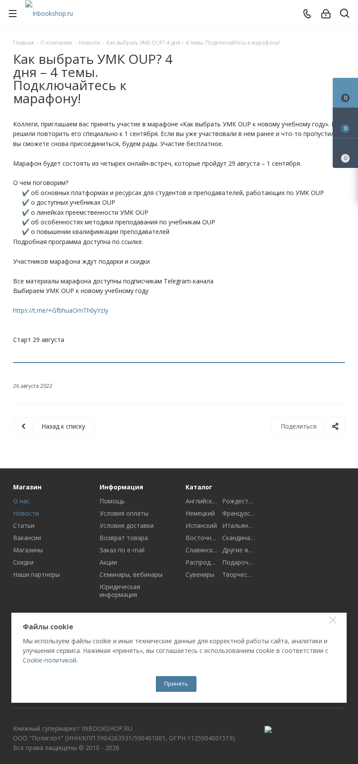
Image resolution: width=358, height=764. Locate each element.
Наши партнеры (36, 574)
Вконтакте (338, 730)
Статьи (23, 525)
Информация (121, 487)
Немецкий (200, 513)
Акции (108, 562)
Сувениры (200, 575)
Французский (238, 513)
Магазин (27, 487)
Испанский (201, 526)
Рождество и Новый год (238, 501)
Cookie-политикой (49, 660)
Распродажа (202, 562)
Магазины (28, 550)
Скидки (23, 562)
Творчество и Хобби (238, 575)
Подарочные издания (238, 562)
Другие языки (238, 550)
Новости (26, 513)
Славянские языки (202, 550)
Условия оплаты (124, 513)
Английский (202, 501)
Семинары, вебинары (131, 574)
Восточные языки (202, 538)
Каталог (199, 487)
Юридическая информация (120, 591)
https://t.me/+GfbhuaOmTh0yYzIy (60, 310)
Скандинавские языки (238, 538)
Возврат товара (124, 538)
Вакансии (27, 538)
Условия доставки (127, 525)
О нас (21, 501)
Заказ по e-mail (122, 550)
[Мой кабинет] (325, 14)
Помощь (112, 501)
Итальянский (238, 526)
